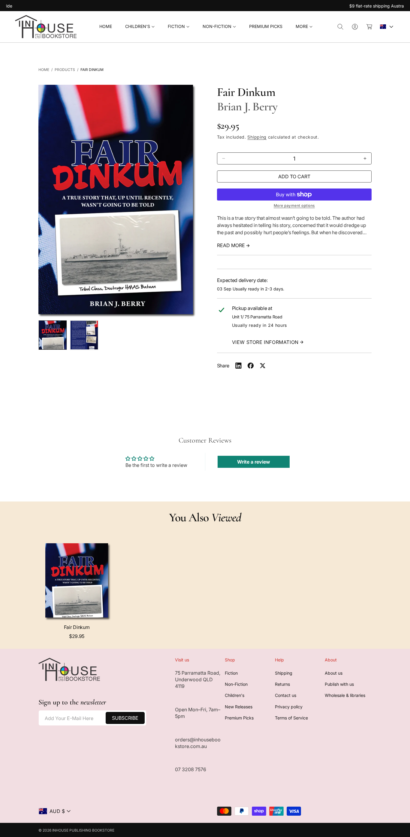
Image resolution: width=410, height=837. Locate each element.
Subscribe (125, 718)
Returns (282, 684)
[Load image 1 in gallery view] (53, 335)
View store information (265, 342)
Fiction (231, 673)
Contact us (285, 695)
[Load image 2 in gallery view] (84, 335)
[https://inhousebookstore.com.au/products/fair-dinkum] (238, 365)
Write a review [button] (253, 462)
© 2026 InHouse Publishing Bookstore (76, 830)
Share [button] (223, 366)
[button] (140, 26)
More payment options (294, 205)
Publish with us (339, 684)
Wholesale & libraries (345, 695)
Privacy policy (289, 706)
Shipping (257, 137)
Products (65, 69)
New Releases (238, 706)
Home (43, 69)
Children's (234, 695)
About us (333, 673)
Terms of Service (291, 718)
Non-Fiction (236, 684)
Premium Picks (239, 718)
